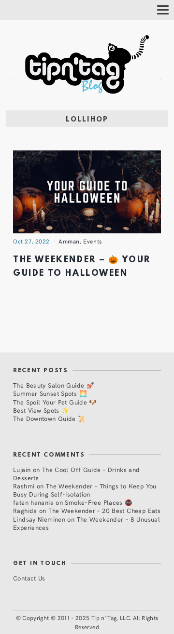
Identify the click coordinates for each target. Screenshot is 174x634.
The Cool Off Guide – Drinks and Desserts (76, 473)
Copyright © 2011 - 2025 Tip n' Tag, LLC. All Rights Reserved (90, 622)
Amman (69, 241)
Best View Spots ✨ (41, 410)
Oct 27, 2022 (31, 241)
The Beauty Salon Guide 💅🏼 (53, 385)
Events (92, 241)
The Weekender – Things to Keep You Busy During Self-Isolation (85, 490)
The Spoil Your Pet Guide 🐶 (55, 402)
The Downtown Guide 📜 (49, 418)
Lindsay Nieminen (39, 519)
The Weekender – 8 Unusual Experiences (86, 523)
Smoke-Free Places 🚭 (98, 502)
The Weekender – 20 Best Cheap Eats (104, 510)
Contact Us (29, 578)
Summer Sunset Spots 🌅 (50, 393)
